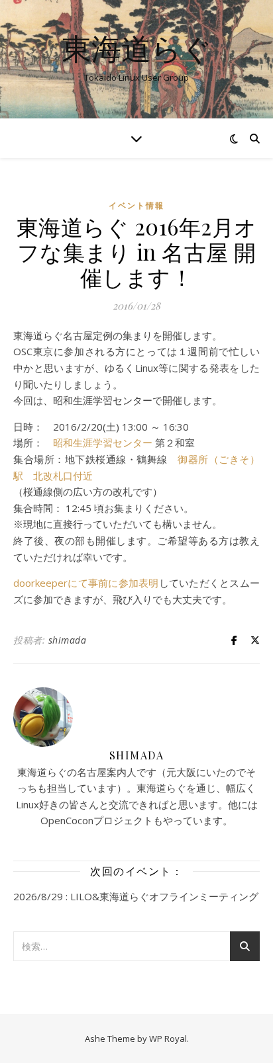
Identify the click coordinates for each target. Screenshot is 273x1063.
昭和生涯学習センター (102, 442)
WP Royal (168, 1038)
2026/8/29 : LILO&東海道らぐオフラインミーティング (135, 896)
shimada (67, 640)
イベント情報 (136, 205)
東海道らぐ (137, 48)
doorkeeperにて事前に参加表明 (86, 582)
